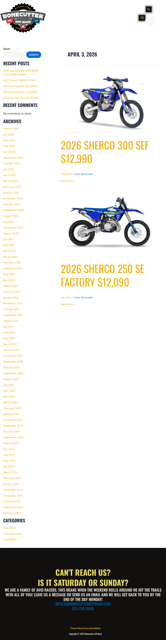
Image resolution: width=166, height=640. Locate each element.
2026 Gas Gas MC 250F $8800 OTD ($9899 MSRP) (21, 72)
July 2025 (8, 169)
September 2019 (13, 437)
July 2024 (8, 222)
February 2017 (12, 513)
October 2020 (11, 367)
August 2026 (10, 128)
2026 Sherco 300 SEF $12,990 (105, 151)
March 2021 (10, 344)
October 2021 (11, 309)
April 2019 (9, 466)
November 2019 (13, 425)
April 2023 (9, 251)
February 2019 (12, 478)
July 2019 (8, 449)
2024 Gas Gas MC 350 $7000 (20, 86)
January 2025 (11, 192)
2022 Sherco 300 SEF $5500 (19, 80)
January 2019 (11, 484)
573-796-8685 (83, 608)
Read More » (67, 180)
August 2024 (10, 216)
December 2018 (13, 490)
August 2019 (10, 443)
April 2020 (9, 396)
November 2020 (13, 361)
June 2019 (9, 455)
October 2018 (11, 501)
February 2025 (12, 187)
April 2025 (9, 175)
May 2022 (9, 274)
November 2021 (13, 303)
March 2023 (10, 256)
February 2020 (12, 408)
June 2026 (9, 140)
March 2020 (10, 402)
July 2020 (8, 385)
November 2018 (13, 495)
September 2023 (13, 227)
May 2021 (9, 338)
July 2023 (8, 239)
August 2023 (10, 233)
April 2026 (9, 152)
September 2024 (13, 210)
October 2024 (11, 204)
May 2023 (9, 245)
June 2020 (9, 391)
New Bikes (9, 528)
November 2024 (13, 198)
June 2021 (9, 332)
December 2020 (13, 356)
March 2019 (10, 472)
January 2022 (11, 297)
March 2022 (10, 286)
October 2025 (11, 163)
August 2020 (10, 379)
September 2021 (13, 315)
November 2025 (13, 157)
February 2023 (12, 262)
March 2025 (10, 181)
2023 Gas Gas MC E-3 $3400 (20, 92)
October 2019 (11, 431)
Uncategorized (12, 533)
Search (6, 49)
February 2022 (12, 291)
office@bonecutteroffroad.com (83, 604)
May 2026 (9, 146)
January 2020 (11, 414)
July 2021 (8, 326)
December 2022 (13, 268)
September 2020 (13, 373)
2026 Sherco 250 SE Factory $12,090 (102, 275)
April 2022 (9, 280)
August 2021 (10, 321)
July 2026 (8, 134)
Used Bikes (10, 539)
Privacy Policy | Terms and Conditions (85, 628)
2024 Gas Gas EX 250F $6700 (20, 98)
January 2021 (11, 350)
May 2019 (9, 460)
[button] (142, 18)
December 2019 (13, 420)
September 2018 (13, 507)
